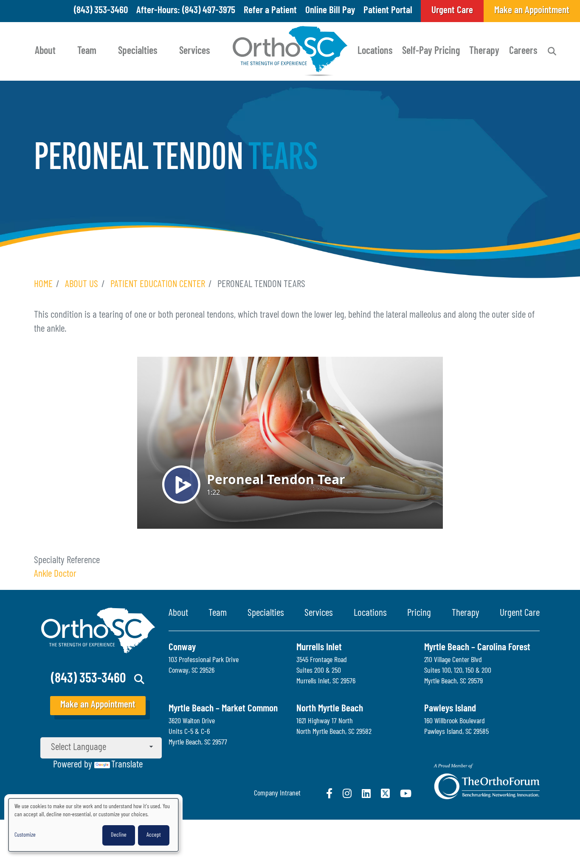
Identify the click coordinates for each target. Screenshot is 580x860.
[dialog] (93, 825)
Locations (375, 51)
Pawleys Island (450, 709)
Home (43, 285)
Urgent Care (520, 613)
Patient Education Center (157, 285)
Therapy (484, 51)
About (45, 51)
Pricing (419, 613)
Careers (523, 51)
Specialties (138, 51)
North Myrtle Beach (329, 709)
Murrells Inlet (319, 648)
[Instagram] (347, 793)
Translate (127, 765)
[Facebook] (329, 793)
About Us (81, 285)
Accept (153, 835)
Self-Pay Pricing (431, 51)
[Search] (552, 51)
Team (86, 51)
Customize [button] (25, 835)
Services (194, 51)
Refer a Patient (270, 11)
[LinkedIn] (366, 793)
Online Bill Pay (330, 11)
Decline (119, 835)
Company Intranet (277, 794)
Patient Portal (387, 11)
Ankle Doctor (55, 574)
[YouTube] (405, 793)
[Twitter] (385, 793)
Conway (182, 648)
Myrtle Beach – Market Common (223, 709)
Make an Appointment (97, 705)
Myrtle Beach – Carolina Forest (477, 648)
